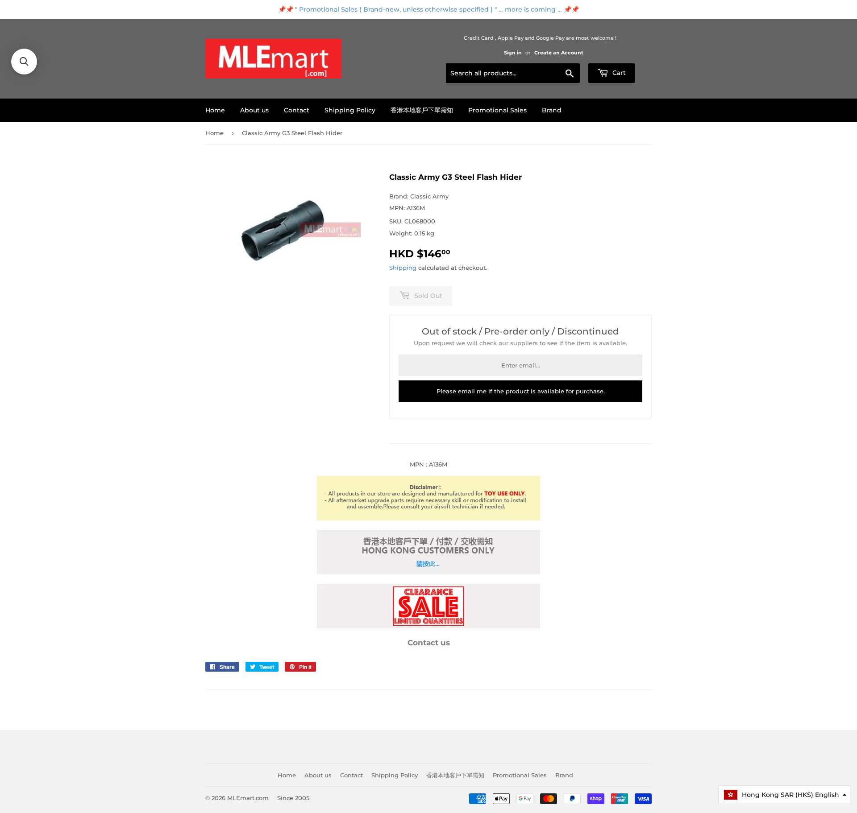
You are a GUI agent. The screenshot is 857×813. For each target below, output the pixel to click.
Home (215, 110)
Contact (296, 110)
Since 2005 (293, 797)
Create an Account (558, 53)
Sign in (513, 53)
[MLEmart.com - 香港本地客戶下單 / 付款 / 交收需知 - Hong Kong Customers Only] (428, 572)
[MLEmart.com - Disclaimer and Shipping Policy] (428, 518)
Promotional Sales (497, 110)
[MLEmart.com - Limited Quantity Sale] (428, 626)
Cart (618, 73)
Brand (552, 110)
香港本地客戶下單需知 (422, 110)
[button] (24, 61)
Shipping (402, 267)
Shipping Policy (349, 110)
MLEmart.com (248, 797)
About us (254, 110)
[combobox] (513, 73)
